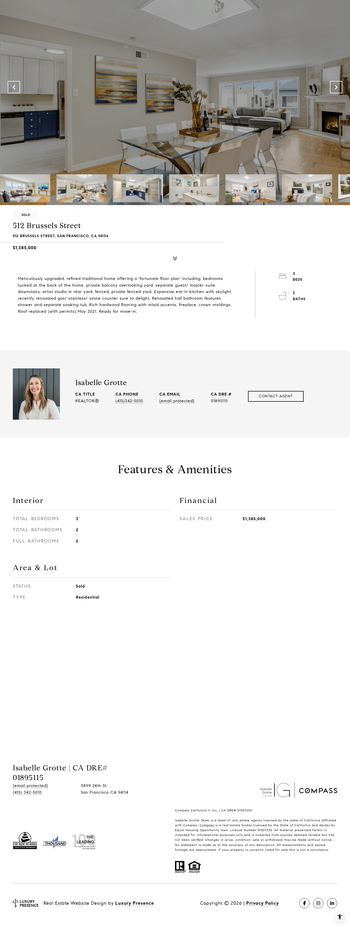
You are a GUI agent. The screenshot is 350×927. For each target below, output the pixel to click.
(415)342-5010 (129, 400)
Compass (207, 825)
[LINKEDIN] (332, 903)
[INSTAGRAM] (318, 903)
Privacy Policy (262, 903)
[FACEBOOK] (304, 903)
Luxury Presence (134, 903)
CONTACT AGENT (276, 396)
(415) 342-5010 (27, 792)
